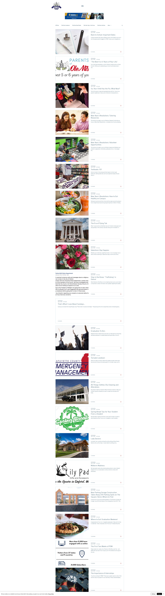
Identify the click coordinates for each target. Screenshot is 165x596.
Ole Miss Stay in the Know (89, 25)
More (109, 25)
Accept (159, 594)
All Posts (57, 25)
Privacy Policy (51, 594)
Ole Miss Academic (65, 25)
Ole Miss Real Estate (76, 25)
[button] (82, 6)
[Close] (163, 594)
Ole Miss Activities (101, 25)
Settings (153, 594)
